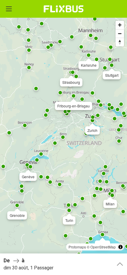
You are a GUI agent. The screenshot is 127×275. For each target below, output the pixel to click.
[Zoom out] (119, 33)
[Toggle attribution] (120, 247)
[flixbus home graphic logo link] (63, 9)
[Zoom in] (119, 25)
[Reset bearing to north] (119, 42)
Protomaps (77, 246)
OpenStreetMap (103, 246)
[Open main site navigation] (9, 9)
